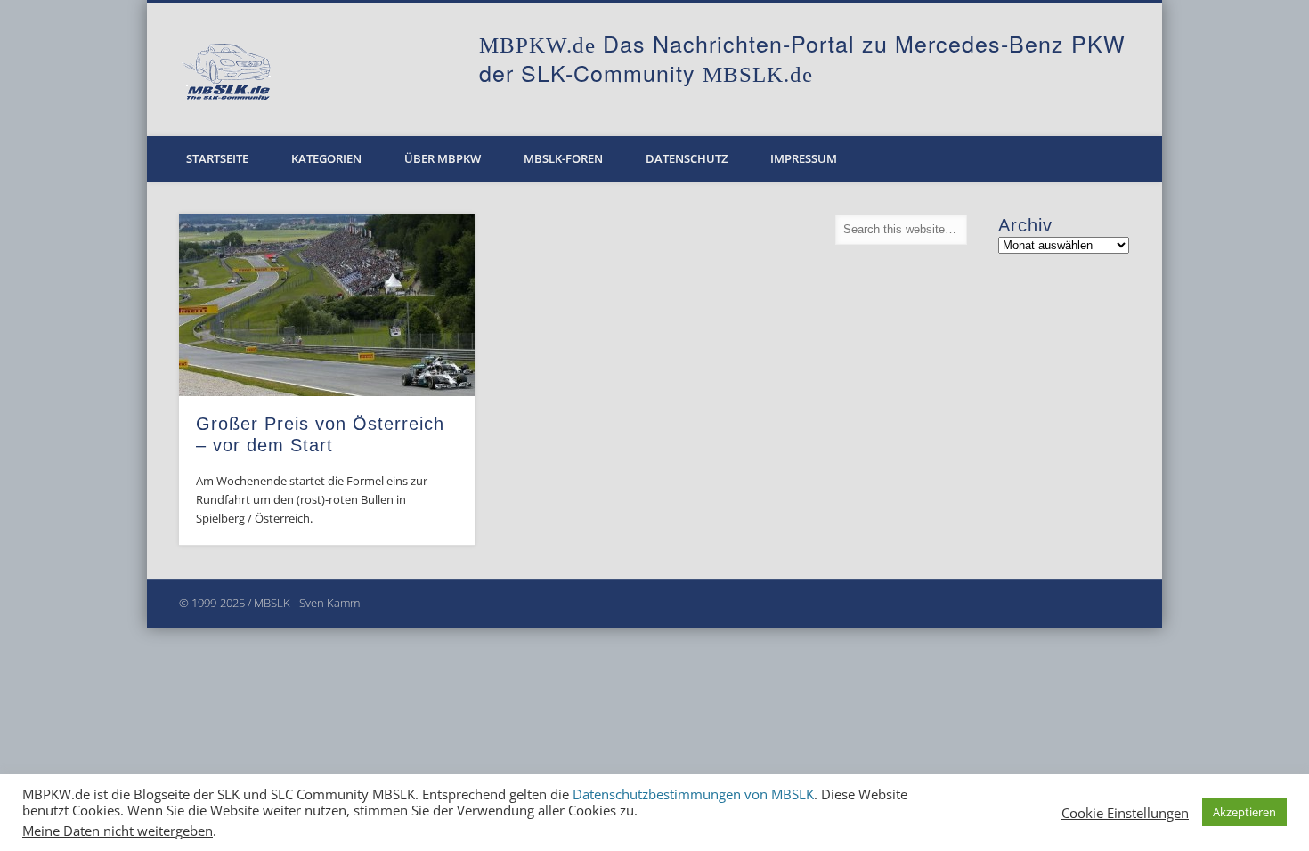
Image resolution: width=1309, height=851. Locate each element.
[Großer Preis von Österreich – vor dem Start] (327, 305)
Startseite (217, 158)
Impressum (803, 158)
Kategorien (326, 158)
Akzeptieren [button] (1244, 812)
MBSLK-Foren (563, 158)
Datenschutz (687, 158)
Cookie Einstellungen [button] (1125, 813)
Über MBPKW (442, 158)
